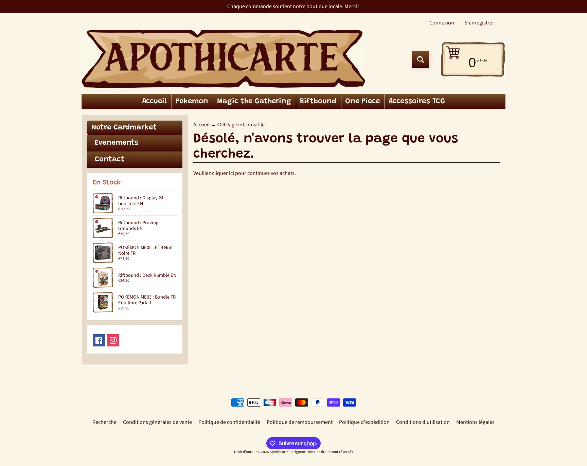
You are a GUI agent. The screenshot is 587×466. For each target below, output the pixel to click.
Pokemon (192, 101)
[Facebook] (99, 340)
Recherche (104, 422)
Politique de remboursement (300, 422)
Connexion (441, 22)
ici (231, 173)
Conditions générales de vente (157, 422)
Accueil (154, 101)
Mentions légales (475, 422)
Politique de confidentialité (229, 422)
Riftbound (318, 101)
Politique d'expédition (364, 422)
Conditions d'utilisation (423, 422)
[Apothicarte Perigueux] (223, 59)
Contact (109, 159)
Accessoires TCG (417, 101)
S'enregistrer (479, 22)
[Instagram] (113, 340)
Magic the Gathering (254, 101)
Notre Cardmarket (124, 127)
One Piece (362, 101)
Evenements (116, 143)
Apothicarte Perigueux (288, 451)
